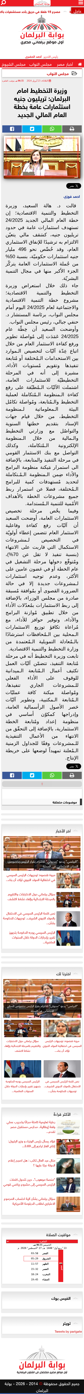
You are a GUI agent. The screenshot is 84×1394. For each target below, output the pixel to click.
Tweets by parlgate (68, 1331)
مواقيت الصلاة (58, 1234)
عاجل (78, 10)
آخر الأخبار (63, 830)
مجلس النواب (58, 73)
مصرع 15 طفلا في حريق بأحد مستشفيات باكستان (37, 11)
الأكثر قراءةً (62, 1113)
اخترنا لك (63, 973)
